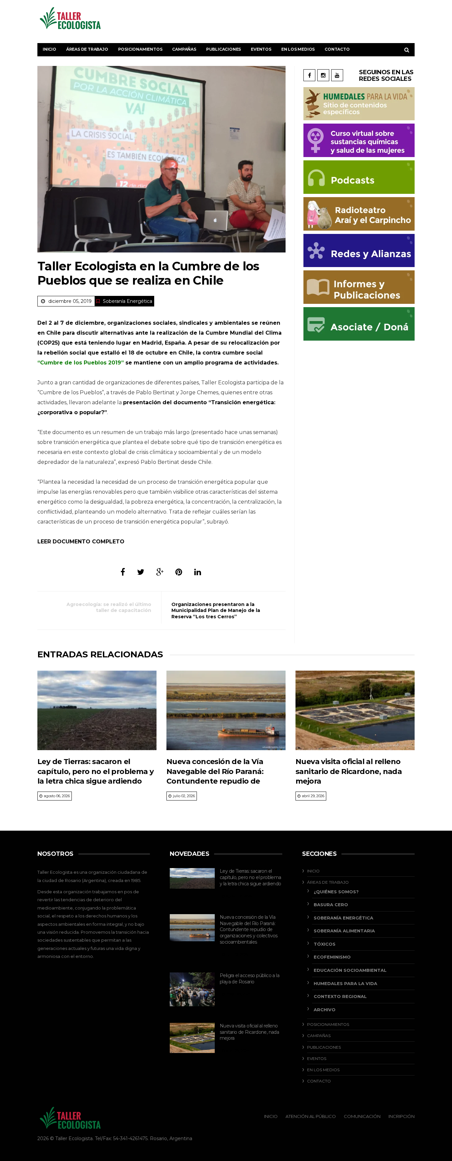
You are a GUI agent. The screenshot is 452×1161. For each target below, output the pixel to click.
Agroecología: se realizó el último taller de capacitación (109, 607)
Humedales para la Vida (345, 983)
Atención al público (311, 1116)
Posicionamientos (140, 49)
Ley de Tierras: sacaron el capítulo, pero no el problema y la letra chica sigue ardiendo (95, 771)
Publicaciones (223, 49)
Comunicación (362, 1116)
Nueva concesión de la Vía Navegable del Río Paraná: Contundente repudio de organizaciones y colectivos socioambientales (217, 781)
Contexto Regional (340, 996)
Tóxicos (325, 944)
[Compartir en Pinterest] (179, 572)
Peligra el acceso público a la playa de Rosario (249, 978)
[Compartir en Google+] (160, 572)
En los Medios (298, 49)
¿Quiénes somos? (336, 891)
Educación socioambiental (350, 970)
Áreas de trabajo (87, 49)
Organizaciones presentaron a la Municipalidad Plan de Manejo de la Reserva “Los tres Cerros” (215, 610)
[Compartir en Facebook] (122, 572)
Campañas (184, 49)
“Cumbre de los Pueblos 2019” (80, 362)
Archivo (325, 1009)
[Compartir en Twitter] (141, 572)
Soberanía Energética (127, 301)
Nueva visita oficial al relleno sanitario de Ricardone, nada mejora (348, 771)
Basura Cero (331, 904)
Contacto (337, 49)
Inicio (49, 49)
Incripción (401, 1116)
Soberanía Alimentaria (344, 930)
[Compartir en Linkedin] (197, 572)
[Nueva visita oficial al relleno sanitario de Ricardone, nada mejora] (355, 710)
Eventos (261, 49)
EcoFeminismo (332, 957)
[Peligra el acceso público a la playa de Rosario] (192, 989)
